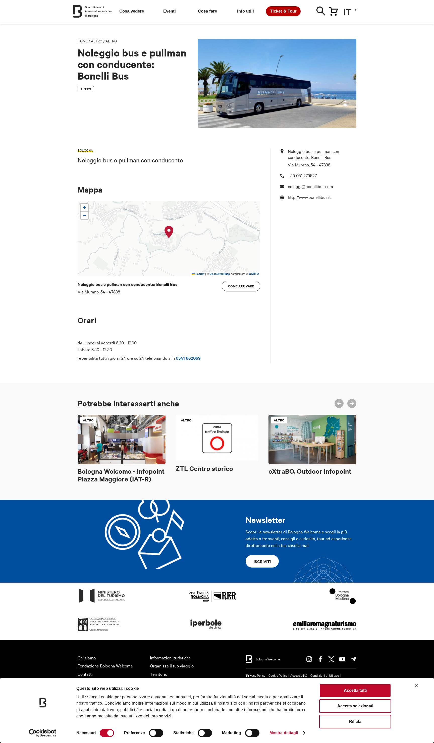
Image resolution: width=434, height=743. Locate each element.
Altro (96, 40)
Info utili (245, 11)
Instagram (309, 659)
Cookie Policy (277, 675)
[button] (169, 232)
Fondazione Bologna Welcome (105, 665)
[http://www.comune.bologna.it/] (206, 631)
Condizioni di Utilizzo (324, 675)
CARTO (254, 274)
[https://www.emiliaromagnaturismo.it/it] (324, 631)
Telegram (353, 659)
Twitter (331, 659)
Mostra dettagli (283, 733)
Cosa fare (207, 11)
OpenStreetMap (219, 274)
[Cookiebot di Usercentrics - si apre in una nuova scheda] (43, 733)
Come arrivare (241, 286)
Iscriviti (262, 561)
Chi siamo (87, 657)
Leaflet (199, 274)
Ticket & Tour (283, 11)
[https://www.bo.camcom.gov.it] (99, 631)
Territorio (158, 674)
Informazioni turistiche (170, 657)
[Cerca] (321, 12)
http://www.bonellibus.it (309, 197)
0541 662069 (188, 358)
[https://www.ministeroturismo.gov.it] (102, 603)
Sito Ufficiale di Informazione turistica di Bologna (98, 11)
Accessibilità (298, 675)
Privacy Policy (255, 675)
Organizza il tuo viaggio (172, 665)
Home (83, 40)
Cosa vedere (131, 11)
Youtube (342, 659)
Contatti (85, 674)
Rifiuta (355, 721)
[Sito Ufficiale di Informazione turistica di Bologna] (77, 11)
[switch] (156, 733)
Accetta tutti (355, 690)
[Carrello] (333, 10)
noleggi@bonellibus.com (310, 186)
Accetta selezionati (355, 706)
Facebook (320, 659)
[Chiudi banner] (416, 685)
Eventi (169, 11)
